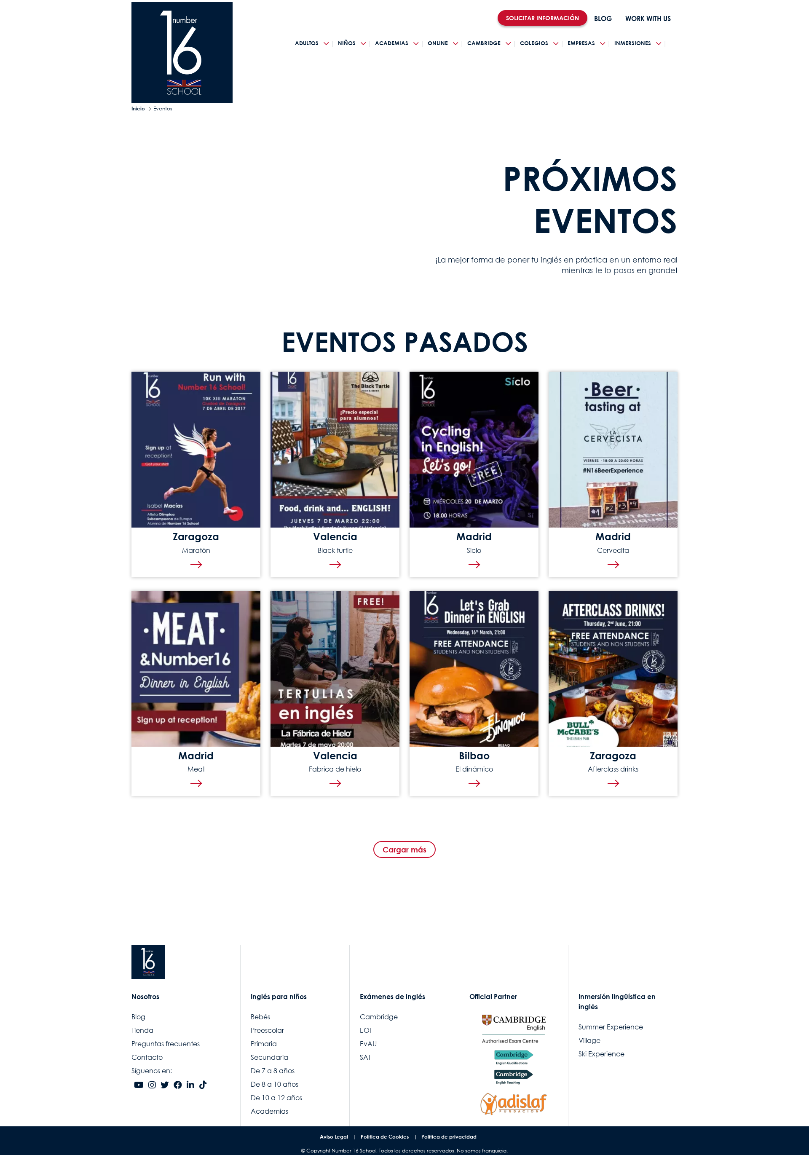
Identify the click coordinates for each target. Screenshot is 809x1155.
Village (589, 1040)
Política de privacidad (449, 1137)
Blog (138, 1017)
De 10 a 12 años (276, 1097)
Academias (269, 1111)
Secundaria (269, 1057)
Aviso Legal (334, 1137)
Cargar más (404, 849)
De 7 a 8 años (273, 1071)
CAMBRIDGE (484, 43)
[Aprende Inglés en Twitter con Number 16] (165, 1085)
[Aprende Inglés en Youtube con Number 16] (139, 1085)
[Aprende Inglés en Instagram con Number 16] (152, 1085)
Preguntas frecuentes (165, 1044)
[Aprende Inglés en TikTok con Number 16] (203, 1085)
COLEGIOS (534, 43)
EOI (365, 1030)
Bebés (260, 1017)
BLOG (603, 18)
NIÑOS (347, 43)
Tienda (142, 1030)
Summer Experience (611, 1027)
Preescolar (267, 1030)
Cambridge (379, 1017)
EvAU (368, 1044)
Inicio (138, 108)
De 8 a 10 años (274, 1084)
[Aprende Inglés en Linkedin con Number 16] (190, 1085)
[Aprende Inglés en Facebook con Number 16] (178, 1085)
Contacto (147, 1057)
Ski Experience (601, 1054)
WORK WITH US (648, 18)
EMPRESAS (581, 43)
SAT (365, 1057)
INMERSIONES (632, 43)
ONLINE (438, 43)
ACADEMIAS (391, 43)
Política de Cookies (385, 1137)
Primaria (264, 1044)
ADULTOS (307, 43)
